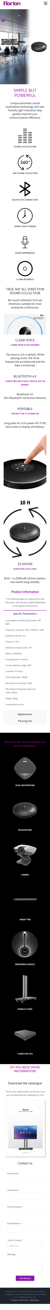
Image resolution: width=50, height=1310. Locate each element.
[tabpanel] (25, 664)
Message (11, 1254)
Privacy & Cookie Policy (19, 1300)
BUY (3, 20)
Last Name (13, 1190)
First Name (13, 1173)
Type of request (14, 1240)
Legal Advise (34, 1300)
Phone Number (15, 1206)
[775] (12, 1)
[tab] (25, 613)
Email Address (14, 1223)
